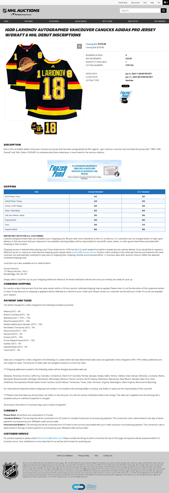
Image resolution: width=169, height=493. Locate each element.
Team (6, 21)
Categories (54, 21)
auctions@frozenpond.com (83, 252)
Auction (129, 80)
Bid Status (133, 21)
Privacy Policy (83, 455)
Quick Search (81, 21)
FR (159, 3)
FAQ (145, 3)
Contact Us (107, 455)
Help (152, 3)
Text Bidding (159, 21)
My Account (135, 3)
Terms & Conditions (65, 455)
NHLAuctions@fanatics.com (49, 438)
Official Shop (122, 3)
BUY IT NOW (107, 21)
